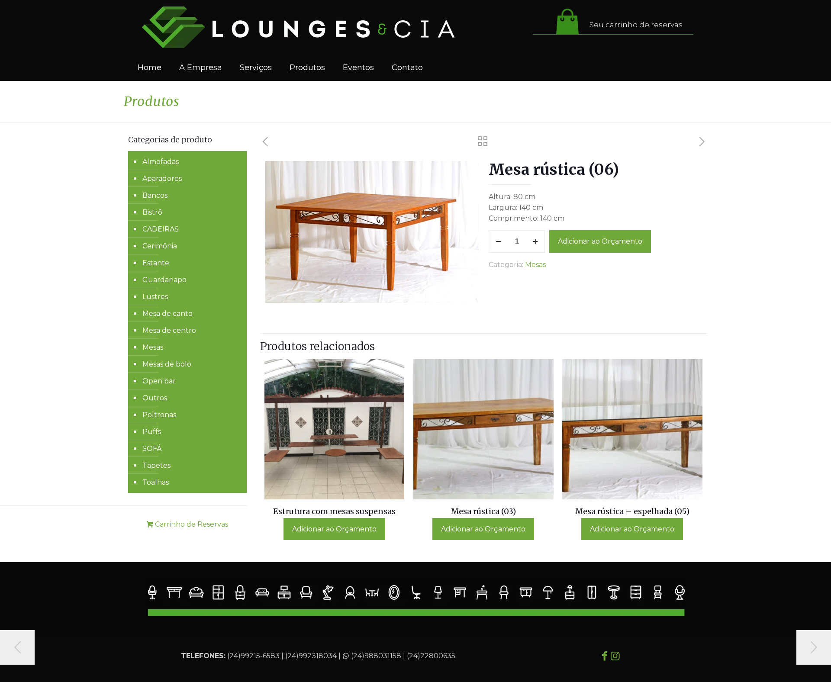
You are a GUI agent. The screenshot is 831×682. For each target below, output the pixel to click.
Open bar (159, 381)
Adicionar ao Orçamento (600, 241)
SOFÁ (151, 448)
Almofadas (160, 162)
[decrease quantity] (498, 241)
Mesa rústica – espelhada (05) (632, 511)
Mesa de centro (169, 330)
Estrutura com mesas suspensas (334, 511)
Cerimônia (159, 246)
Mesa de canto (167, 313)
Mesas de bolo (166, 364)
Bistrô (152, 212)
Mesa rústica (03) (483, 511)
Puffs (151, 432)
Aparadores (162, 178)
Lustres (155, 297)
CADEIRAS (160, 229)
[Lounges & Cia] (298, 27)
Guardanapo (164, 280)
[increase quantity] (535, 241)
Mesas (535, 265)
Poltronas (159, 415)
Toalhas (155, 482)
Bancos (154, 195)
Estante (155, 263)
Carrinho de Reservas (190, 524)
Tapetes (156, 465)
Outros (154, 398)
